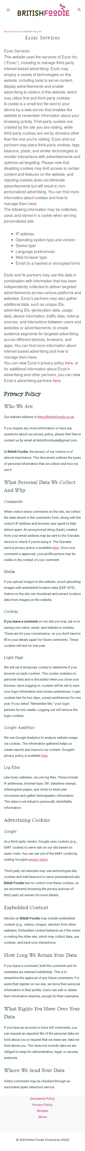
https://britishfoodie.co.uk (55, 417)
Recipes (42, 1111)
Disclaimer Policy (42, 1099)
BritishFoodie (12, 32)
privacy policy (38, 859)
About (42, 1117)
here (32, 203)
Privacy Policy (42, 1105)
